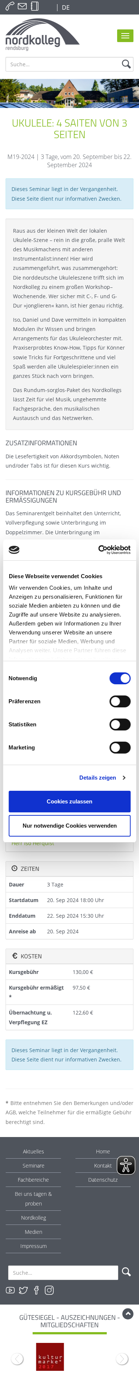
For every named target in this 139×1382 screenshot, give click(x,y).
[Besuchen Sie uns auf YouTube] (10, 1290)
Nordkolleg (33, 1217)
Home (103, 1151)
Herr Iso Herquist (32, 843)
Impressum (33, 1245)
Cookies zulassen (69, 801)
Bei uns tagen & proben (33, 1198)
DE (65, 7)
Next (122, 1359)
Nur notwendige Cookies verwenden (70, 825)
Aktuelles (33, 1151)
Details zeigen (97, 777)
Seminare (33, 1165)
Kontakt (103, 1165)
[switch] (119, 701)
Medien (33, 1231)
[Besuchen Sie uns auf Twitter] (23, 1290)
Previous (17, 1359)
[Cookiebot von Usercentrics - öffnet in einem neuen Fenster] (98, 550)
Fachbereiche (33, 1179)
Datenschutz (103, 1179)
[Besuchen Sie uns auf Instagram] (49, 1290)
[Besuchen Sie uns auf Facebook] (36, 1290)
